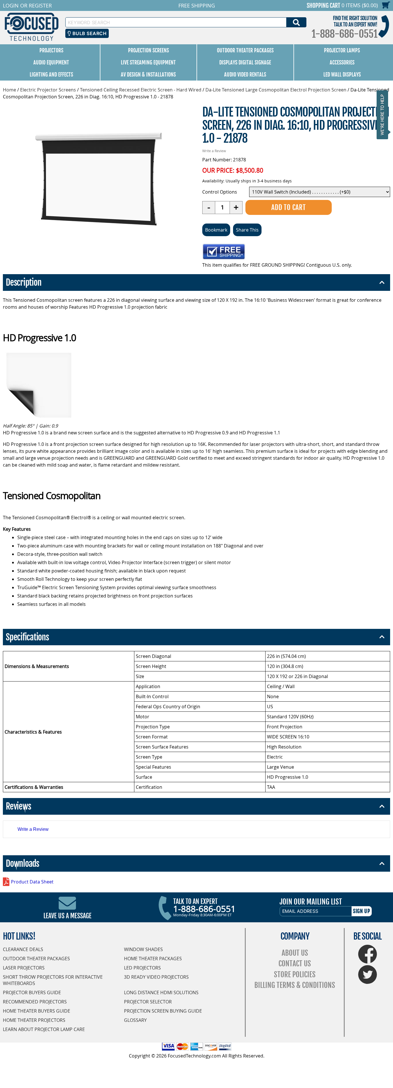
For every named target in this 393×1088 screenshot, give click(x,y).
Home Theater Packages (153, 958)
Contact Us (294, 963)
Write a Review (214, 150)
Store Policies (295, 974)
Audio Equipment (51, 62)
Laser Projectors (24, 968)
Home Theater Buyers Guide (36, 1011)
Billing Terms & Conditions (294, 985)
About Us (295, 952)
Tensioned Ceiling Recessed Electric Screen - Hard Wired (140, 90)
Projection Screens (148, 50)
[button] (384, 114)
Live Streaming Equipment (148, 62)
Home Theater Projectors (34, 1020)
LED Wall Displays (342, 74)
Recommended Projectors (35, 1002)
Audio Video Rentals (245, 74)
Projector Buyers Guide (32, 992)
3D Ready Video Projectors (156, 977)
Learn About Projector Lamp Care (44, 1029)
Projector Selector (148, 1002)
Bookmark (216, 230)
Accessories (342, 62)
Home (9, 90)
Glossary (135, 1020)
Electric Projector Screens (48, 90)
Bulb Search (88, 33)
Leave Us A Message (67, 916)
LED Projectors (142, 968)
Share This (247, 230)
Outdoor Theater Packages (245, 50)
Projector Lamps (342, 50)
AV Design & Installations (148, 74)
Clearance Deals (23, 949)
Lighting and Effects (51, 74)
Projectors (51, 50)
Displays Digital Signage (245, 62)
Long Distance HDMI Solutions (161, 992)
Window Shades (143, 949)
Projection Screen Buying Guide (163, 1011)
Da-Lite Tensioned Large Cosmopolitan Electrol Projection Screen (275, 90)
